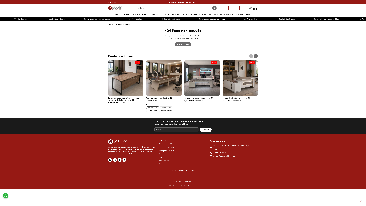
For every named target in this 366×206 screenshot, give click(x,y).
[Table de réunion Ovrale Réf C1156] (164, 78)
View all (245, 56)
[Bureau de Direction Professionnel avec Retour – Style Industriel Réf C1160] (125, 78)
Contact (162, 167)
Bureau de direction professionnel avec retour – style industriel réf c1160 (123, 99)
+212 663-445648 (219, 153)
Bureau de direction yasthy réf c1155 (198, 98)
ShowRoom (113, 2)
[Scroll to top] (362, 200)
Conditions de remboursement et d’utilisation (177, 170)
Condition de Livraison (168, 147)
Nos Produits (164, 160)
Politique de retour (166, 151)
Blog (160, 157)
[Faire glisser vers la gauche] (251, 56)
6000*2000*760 (153, 111)
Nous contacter (218, 140)
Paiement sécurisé (166, 154)
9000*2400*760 (166, 111)
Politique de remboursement (183, 181)
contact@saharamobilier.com (224, 156)
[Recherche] (214, 8)
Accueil (110, 24)
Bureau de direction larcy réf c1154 (236, 98)
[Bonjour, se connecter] (245, 8)
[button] (253, 8)
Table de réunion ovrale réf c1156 (159, 98)
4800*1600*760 (166, 108)
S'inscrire (206, 130)
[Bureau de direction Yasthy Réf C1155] (202, 78)
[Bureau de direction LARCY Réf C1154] (240, 78)
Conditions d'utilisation (168, 144)
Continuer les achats (183, 44)
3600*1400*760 (153, 108)
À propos (162, 141)
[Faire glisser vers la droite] (256, 56)
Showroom (163, 164)
